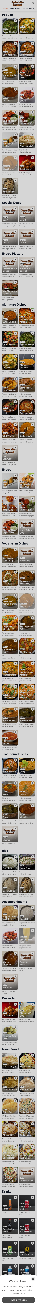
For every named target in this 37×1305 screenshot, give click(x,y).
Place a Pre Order (18, 1300)
